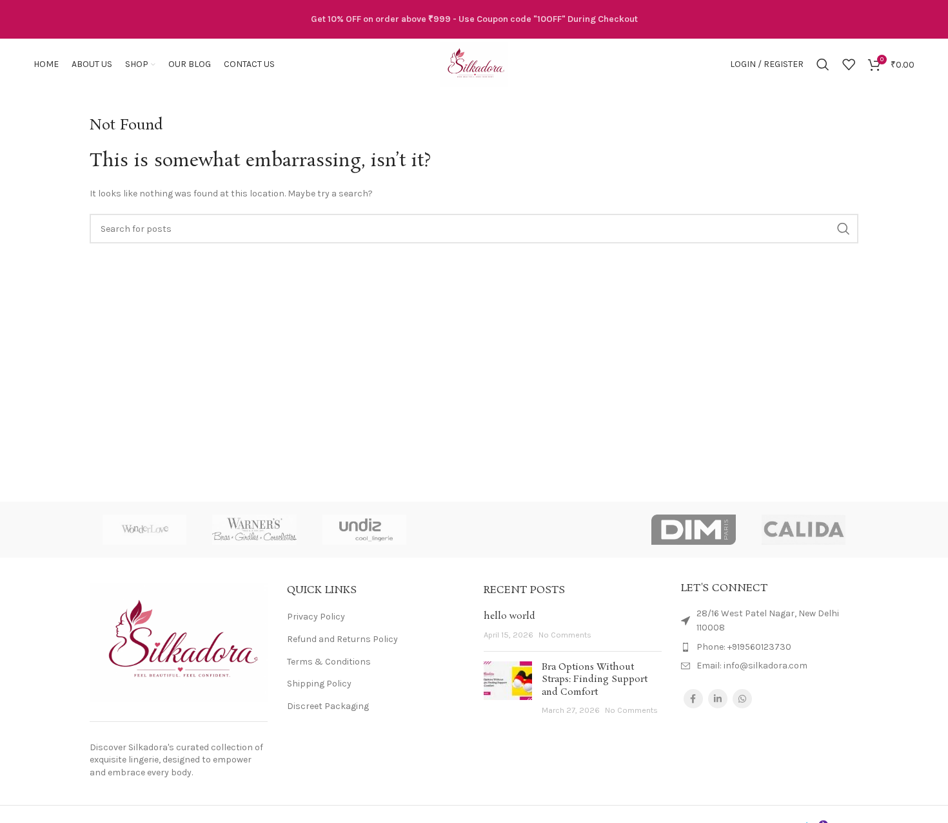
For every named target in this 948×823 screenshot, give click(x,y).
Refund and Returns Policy (342, 639)
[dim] (693, 530)
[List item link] (770, 647)
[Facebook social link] (693, 698)
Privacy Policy (316, 616)
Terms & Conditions (329, 661)
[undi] (364, 530)
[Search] (823, 64)
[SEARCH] (843, 228)
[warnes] (254, 530)
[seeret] (474, 530)
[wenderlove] (144, 530)
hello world (509, 616)
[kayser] (583, 530)
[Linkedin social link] (717, 698)
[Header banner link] (474, 19)
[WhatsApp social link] (742, 698)
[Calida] (803, 530)
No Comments (564, 634)
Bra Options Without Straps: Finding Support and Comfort (594, 680)
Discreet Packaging (328, 706)
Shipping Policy (319, 683)
